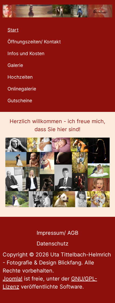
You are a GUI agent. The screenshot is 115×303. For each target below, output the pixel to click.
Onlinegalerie (21, 89)
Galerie (15, 65)
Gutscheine (19, 100)
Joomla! (12, 278)
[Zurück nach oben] (104, 292)
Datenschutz (52, 243)
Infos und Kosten (25, 53)
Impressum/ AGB (57, 233)
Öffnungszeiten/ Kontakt (34, 41)
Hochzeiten (20, 77)
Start (12, 30)
